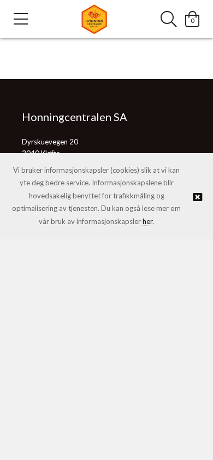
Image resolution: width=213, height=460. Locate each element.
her (147, 221)
